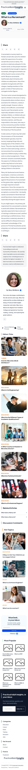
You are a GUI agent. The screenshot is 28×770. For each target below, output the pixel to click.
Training (5, 732)
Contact (5, 747)
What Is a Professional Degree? (12, 503)
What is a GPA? (18, 654)
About (4, 744)
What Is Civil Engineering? (10, 390)
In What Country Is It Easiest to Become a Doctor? (11, 447)
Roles (5, 579)
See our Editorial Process (9, 328)
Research (5, 734)
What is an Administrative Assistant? (7, 684)
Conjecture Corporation (17, 765)
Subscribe (14, 630)
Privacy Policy (4, 767)
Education (5, 387)
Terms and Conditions (13, 767)
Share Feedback (20, 328)
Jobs (4, 737)
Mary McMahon (14, 22)
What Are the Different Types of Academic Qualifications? (12, 418)
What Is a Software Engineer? (13, 582)
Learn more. (14, 3)
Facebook (6, 755)
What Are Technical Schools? (11, 476)
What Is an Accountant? (11, 608)
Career (3, 358)
